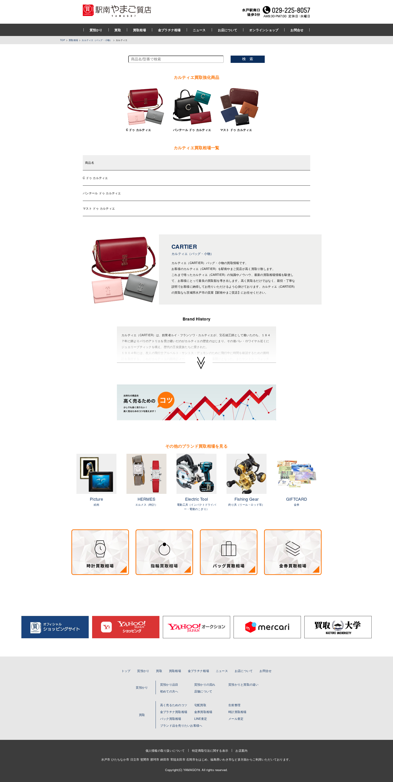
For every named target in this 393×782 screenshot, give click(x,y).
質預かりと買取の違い (243, 684)
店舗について (203, 691)
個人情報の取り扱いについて (165, 750)
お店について (227, 30)
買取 (117, 30)
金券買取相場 (203, 712)
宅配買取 (200, 705)
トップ (126, 671)
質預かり (96, 30)
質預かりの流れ (204, 684)
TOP (62, 40)
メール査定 (235, 718)
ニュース (199, 30)
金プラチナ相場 (169, 30)
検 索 (247, 59)
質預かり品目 (169, 684)
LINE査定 (200, 718)
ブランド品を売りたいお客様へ (181, 725)
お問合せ (296, 30)
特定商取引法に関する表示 (210, 750)
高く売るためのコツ (173, 705)
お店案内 (241, 750)
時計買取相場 (237, 712)
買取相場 (139, 30)
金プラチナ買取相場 (173, 712)
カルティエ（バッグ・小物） (97, 40)
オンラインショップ (264, 30)
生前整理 (234, 705)
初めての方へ (169, 691)
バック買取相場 (170, 718)
